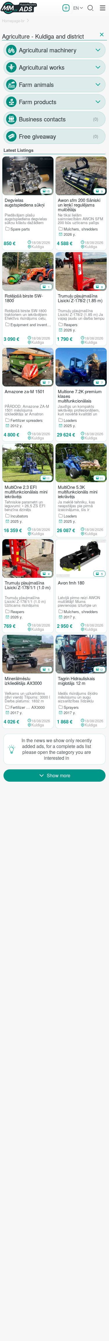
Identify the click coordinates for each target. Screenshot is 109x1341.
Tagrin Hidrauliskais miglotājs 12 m (76, 681)
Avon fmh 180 (71, 583)
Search (90, 8)
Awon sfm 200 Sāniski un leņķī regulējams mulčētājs (79, 205)
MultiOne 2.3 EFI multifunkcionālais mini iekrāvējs (26, 492)
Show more (58, 775)
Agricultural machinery (47, 50)
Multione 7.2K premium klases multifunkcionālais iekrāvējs (80, 396)
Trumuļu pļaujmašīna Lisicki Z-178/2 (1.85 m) (80, 298)
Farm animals (36, 84)
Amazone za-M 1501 (24, 391)
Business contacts (42, 119)
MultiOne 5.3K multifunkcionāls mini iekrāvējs (77, 492)
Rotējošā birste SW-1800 (24, 298)
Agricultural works (42, 67)
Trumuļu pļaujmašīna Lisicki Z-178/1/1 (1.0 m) (28, 585)
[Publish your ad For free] (66, 8)
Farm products (37, 101)
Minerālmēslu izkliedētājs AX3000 (23, 681)
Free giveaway (37, 136)
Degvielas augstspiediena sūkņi (24, 203)
